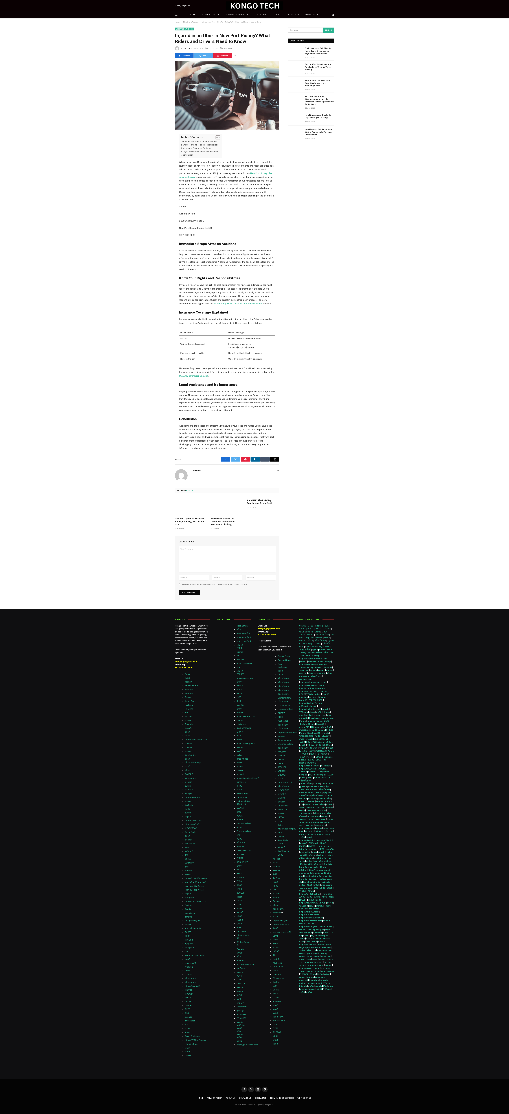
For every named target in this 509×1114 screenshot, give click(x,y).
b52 (280, 832)
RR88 (187, 1009)
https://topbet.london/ (310, 658)
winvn (239, 739)
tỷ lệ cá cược (319, 715)
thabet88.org (306, 667)
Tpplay (188, 674)
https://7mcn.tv (307, 828)
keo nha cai (327, 757)
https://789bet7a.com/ (195, 1040)
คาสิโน (188, 766)
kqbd (308, 959)
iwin (332, 718)
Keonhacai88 (314, 733)
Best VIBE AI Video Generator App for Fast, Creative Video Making (318, 67)
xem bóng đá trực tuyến (196, 882)
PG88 (188, 874)
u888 (329, 649)
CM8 (187, 1013)
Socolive (304, 682)
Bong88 (188, 793)
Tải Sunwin (313, 843)
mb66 (303, 757)
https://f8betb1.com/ (246, 716)
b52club (329, 831)
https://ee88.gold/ (308, 926)
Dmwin (188, 697)
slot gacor (189, 897)
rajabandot (283, 721)
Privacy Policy (215, 1098)
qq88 (315, 649)
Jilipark (240, 972)
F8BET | (327, 626)
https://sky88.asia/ (309, 912)
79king (302, 652)
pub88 (303, 787)
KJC (186, 1024)
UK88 (323, 843)
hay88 (188, 816)
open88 (330, 849)
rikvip (312, 712)
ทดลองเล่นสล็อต (244, 823)
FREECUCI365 (315, 700)
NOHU (276, 1024)
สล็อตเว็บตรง (190, 755)
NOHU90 (329, 795)
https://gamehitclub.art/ (320, 834)
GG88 (317, 885)
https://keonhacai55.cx (195, 901)
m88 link (241, 808)
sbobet (307, 804)
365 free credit (306, 825)
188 (186, 855)
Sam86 (325, 694)
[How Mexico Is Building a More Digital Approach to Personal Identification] (295, 133)
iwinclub (320, 906)
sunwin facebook (323, 667)
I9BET (320, 661)
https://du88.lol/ (192, 797)
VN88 (239, 827)
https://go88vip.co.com (247, 1045)
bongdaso (241, 782)
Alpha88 (189, 967)
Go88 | (311, 626)
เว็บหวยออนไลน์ (192, 824)
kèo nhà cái (190, 843)
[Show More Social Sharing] (235, 55)
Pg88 (317, 736)
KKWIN (188, 990)
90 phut (323, 867)
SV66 (239, 980)
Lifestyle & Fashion (184, 29)
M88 (328, 968)
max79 (302, 924)
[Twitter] (165, 149)
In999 (187, 678)
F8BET (188, 932)
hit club (240, 685)
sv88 (302, 742)
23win (322, 926)
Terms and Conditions (282, 1098)
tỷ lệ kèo (327, 792)
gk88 (239, 999)
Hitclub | (319, 626)
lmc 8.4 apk (311, 789)
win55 (276, 940)
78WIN (240, 713)
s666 (311, 751)
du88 (303, 778)
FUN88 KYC (320, 673)
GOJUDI (318, 629)
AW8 (308, 655)
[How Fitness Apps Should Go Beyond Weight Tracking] (295, 118)
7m (310, 715)
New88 (321, 798)
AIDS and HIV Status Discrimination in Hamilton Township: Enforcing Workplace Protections (319, 100)
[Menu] (176, 15)
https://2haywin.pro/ (287, 829)
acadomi (277, 913)
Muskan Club (191, 685)
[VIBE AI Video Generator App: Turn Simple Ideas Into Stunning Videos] (295, 84)
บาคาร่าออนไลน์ (244, 641)
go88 (187, 809)
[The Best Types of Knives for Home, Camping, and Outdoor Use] (191, 506)
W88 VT (189, 851)
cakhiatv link (242, 797)
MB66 (319, 757)
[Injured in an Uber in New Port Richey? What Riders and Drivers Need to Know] (227, 95)
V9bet (239, 1031)
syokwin (240, 1003)
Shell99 (281, 798)
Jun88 (330, 840)
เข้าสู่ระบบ (241, 724)
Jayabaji (276, 870)
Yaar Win (240, 949)
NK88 (275, 917)
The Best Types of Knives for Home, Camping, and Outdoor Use (190, 521)
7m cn (327, 983)
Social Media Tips (211, 15)
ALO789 (277, 1032)
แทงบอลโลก (305, 852)
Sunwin (281, 813)
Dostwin (189, 724)
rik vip (302, 953)
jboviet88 (282, 809)
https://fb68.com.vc (309, 766)
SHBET (240, 701)
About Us (231, 1098)
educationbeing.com (246, 964)
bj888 (281, 817)
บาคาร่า (188, 782)
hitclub (326, 712)
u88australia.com (308, 706)
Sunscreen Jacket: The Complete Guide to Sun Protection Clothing (223, 521)
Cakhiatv (317, 932)
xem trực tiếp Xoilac (194, 886)
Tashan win (190, 705)
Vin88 (317, 778)
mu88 (239, 1028)
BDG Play (241, 960)
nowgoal (311, 721)
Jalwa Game (190, 701)
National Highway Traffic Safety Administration (238, 303)
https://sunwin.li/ (192, 986)
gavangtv (241, 1010)
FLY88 (321, 944)
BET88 (311, 924)
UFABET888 (191, 828)
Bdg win (276, 901)
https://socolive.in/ (245, 678)
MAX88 (303, 798)
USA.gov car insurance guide (193, 376)
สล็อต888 (241, 843)
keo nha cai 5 (306, 888)
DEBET (321, 670)
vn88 (314, 959)
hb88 (314, 941)
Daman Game (284, 656)
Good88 (277, 974)
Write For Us (304, 1098)
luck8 (239, 755)
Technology (262, 15)
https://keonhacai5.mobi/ (311, 685)
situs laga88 (190, 963)
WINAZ (240, 858)
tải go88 (303, 906)
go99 (303, 745)
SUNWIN (312, 661)
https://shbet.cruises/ (287, 732)
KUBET (303, 661)
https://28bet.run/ (315, 742)
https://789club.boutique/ (312, 840)
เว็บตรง (281, 675)
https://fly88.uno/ (308, 691)
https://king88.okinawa (311, 918)
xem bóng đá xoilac (313, 962)
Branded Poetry (285, 660)
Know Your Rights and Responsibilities (201, 145)
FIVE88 (305, 754)
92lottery (189, 863)
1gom (303, 721)
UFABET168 (283, 790)
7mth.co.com (306, 813)
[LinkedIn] (165, 156)
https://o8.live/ (324, 950)
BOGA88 (311, 763)
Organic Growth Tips (238, 15)
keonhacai (320, 977)
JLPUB (322, 903)
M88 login (277, 963)
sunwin (188, 751)
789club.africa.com (316, 810)
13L (186, 713)
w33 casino (327, 885)
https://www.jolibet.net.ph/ (312, 769)
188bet (322, 697)
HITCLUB (241, 984)
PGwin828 (241, 1014)
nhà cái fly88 (243, 793)
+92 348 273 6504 (184, 667)
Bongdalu (189, 948)
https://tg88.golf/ (281, 924)
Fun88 (188, 998)
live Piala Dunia (315, 787)
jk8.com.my (305, 679)
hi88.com (314, 754)
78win (188, 909)
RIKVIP (240, 790)
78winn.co (241, 770)
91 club (316, 783)
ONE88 (329, 730)
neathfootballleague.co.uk (317, 646)
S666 (275, 943)
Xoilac (322, 959)
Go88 (239, 1041)
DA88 (331, 775)
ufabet (240, 819)
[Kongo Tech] (254, 5)
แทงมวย (309, 632)
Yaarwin (188, 682)
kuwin (187, 1032)
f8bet (280, 825)
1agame (188, 917)
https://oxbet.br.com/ (310, 709)
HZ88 (327, 638)
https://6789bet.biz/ (309, 894)
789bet (188, 905)
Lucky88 (323, 691)
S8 (329, 956)
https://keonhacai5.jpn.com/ (313, 664)
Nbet (187, 1051)
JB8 (331, 652)
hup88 (311, 760)
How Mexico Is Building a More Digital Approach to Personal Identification (318, 132)
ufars (317, 632)
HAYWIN (189, 994)
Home (193, 15)
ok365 (311, 900)
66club (188, 859)
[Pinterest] (165, 163)
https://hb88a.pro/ (245, 663)
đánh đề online (306, 792)
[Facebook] (165, 142)
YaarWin (188, 728)
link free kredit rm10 (282, 932)
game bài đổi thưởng (194, 955)
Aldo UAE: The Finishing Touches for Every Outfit (260, 502)
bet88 (322, 649)
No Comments (212, 48)
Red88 (302, 763)
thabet (240, 766)
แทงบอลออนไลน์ (244, 633)
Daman (188, 720)
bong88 (303, 700)
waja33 (324, 816)
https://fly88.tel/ (308, 944)
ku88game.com (244, 850)
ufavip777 (304, 727)
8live (330, 783)
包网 (275, 874)
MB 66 (240, 732)
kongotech (269, 1105)
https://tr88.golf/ (280, 920)
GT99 (318, 745)
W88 (317, 971)
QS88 (239, 924)
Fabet (325, 760)
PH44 (330, 903)
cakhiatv (282, 836)
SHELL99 (303, 670)
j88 (325, 986)
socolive (303, 715)
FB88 (318, 938)
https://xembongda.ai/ (319, 870)
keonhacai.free (306, 688)
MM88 (328, 965)
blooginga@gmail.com (186, 661)
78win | (310, 635)
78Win (240, 816)
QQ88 (188, 1048)
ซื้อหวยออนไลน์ (284, 740)
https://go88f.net (308, 748)
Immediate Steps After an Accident (199, 141)
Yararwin (189, 689)
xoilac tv (322, 855)
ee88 (187, 959)
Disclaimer (261, 1098)
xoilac (318, 694)
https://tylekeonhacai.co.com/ (315, 822)
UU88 (275, 1040)
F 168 (280, 779)
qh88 (319, 828)
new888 (240, 659)
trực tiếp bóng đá (317, 775)
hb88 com (304, 676)
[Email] (165, 169)
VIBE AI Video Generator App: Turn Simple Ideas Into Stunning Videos (318, 83)
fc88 (239, 697)
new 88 (240, 705)
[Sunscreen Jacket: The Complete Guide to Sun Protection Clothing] (227, 506)
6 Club (239, 953)
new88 (240, 747)
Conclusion (188, 155)
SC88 (309, 897)
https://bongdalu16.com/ (248, 778)
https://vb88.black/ (193, 820)
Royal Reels (190, 832)
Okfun (324, 632)
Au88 (239, 689)
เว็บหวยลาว (283, 806)
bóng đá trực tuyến (308, 867)
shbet (187, 867)
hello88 (281, 755)
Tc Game (189, 709)
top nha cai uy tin (315, 983)
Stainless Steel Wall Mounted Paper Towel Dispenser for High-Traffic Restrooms (318, 51)
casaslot (313, 849)
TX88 (324, 783)
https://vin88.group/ (246, 743)
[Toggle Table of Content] (217, 137)
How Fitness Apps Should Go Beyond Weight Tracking (318, 116)
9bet (187, 847)
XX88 (187, 1028)
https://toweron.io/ (308, 903)
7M (186, 951)
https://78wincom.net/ (310, 921)
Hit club (315, 727)
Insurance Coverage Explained (197, 148)
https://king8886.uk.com (196, 878)
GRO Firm (186, 48)
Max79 (302, 673)
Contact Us (245, 1098)
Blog (278, 15)
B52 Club (327, 745)
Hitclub (188, 870)
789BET (189, 774)
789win (281, 736)
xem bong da (305, 873)
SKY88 (313, 670)
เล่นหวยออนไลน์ (244, 637)
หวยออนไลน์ (305, 649)
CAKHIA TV (242, 862)
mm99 (281, 759)
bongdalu (241, 774)
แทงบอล (188, 743)
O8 (301, 804)
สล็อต (187, 732)
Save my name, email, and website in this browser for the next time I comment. (214, 584)
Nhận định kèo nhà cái (309, 947)
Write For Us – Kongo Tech (303, 15)
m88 (239, 736)
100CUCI (282, 767)
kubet (327, 974)
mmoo (239, 693)
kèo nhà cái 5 (279, 1020)
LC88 (275, 1036)
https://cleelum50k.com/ (196, 739)
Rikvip (328, 661)
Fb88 (275, 882)
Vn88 (275, 1013)
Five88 (326, 921)
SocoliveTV (313, 772)
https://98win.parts (309, 915)
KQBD (239, 839)
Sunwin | (303, 626)
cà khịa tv (327, 864)
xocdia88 (326, 766)
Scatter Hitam (284, 698)
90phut (303, 870)
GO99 (275, 1028)
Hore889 (326, 947)
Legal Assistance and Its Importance (200, 151)
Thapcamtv (242, 1007)
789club (189, 805)
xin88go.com (318, 730)
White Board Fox (316, 965)
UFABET (189, 790)
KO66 (239, 976)
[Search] (333, 15)
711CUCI (282, 771)
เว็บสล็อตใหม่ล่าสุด (193, 763)
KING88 (189, 940)
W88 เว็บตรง (278, 967)
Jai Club (188, 716)
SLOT (275, 936)
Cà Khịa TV (320, 825)
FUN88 (327, 629)
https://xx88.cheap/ (309, 968)
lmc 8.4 (328, 801)
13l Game (241, 968)
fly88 (301, 632)
